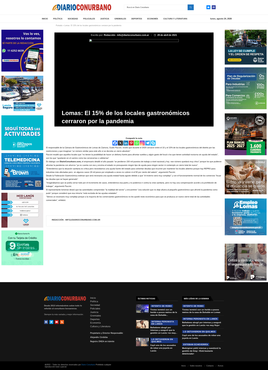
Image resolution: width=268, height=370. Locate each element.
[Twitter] (51, 322)
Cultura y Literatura (175, 19)
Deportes (136, 19)
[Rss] (62, 322)
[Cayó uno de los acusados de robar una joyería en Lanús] (142, 342)
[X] (120, 143)
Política (57, 19)
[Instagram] (142, 143)
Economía (152, 19)
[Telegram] (147, 143)
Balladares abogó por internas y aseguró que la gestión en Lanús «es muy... (163, 330)
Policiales (89, 19)
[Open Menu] (214, 7)
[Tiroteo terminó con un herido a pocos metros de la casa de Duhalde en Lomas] (142, 308)
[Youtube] (57, 322)
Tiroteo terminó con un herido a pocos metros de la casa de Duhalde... (163, 312)
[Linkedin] (125, 143)
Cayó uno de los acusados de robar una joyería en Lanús (163, 348)
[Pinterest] (131, 143)
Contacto (210, 366)
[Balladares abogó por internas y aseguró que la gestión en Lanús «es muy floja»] (142, 324)
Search (191, 7)
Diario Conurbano (88, 365)
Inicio (45, 19)
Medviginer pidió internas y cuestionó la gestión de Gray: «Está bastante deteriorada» (201, 351)
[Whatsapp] (136, 143)
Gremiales (120, 19)
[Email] (208, 7)
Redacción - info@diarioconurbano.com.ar (126, 35)
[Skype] (153, 143)
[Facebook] (115, 143)
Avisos (220, 366)
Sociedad (73, 19)
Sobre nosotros (196, 366)
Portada (59, 25)
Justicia (104, 19)
